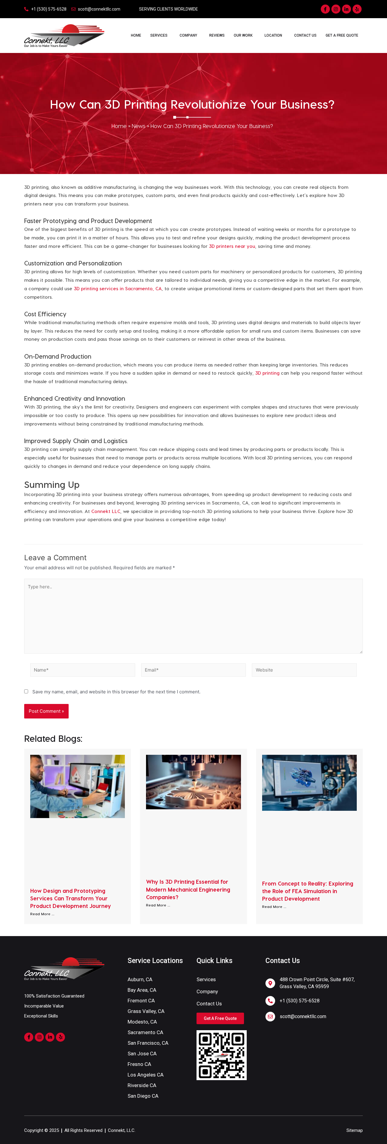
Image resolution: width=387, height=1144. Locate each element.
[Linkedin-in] (346, 9)
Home (136, 35)
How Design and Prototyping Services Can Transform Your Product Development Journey (70, 898)
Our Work (243, 35)
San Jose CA (142, 1053)
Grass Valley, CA (146, 1011)
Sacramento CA (145, 1032)
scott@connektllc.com (303, 1016)
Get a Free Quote (342, 35)
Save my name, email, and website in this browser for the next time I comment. (116, 692)
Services (158, 35)
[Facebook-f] (325, 9)
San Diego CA (143, 1096)
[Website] (304, 671)
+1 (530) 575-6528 (300, 1001)
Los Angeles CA (146, 1075)
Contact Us (305, 35)
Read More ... (42, 914)
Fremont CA (141, 1001)
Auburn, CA (140, 979)
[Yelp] (357, 9)
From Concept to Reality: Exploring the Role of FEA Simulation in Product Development (307, 891)
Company (188, 35)
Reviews (217, 35)
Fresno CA (139, 1064)
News (138, 126)
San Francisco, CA (148, 1043)
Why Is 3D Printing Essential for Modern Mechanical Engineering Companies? (188, 889)
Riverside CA (142, 1085)
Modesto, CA (142, 1022)
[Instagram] (335, 9)
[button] (220, 1018)
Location (273, 35)
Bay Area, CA (142, 990)
